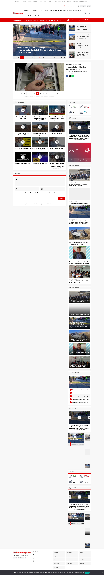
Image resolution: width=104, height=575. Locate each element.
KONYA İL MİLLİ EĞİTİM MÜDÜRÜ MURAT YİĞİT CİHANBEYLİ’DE (83, 45)
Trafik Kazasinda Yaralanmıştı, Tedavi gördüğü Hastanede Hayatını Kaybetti (82, 37)
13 (57, 57)
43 (81, 523)
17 (69, 444)
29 (82, 444)
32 (69, 523)
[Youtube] (85, 6)
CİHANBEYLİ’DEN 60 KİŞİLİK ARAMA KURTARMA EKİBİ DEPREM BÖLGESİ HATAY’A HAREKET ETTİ (57, 166)
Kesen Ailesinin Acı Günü (56, 148)
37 (74, 523)
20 (73, 444)
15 (64, 57)
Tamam (87, 572)
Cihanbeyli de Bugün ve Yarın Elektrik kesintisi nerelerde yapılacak (57, 118)
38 (76, 523)
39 (77, 523)
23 (76, 444)
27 (80, 444)
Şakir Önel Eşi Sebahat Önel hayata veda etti (22, 164)
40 (78, 523)
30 (83, 444)
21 (73, 444)
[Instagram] (83, 6)
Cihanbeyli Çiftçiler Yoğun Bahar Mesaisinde (23, 134)
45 (83, 523)
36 (74, 523)
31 (68, 523)
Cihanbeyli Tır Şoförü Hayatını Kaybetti (23, 149)
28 (81, 444)
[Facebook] (78, 6)
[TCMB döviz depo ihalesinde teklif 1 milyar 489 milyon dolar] (39, 90)
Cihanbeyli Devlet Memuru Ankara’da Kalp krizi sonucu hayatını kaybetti (83, 55)
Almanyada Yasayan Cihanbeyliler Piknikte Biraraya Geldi (40, 118)
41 (78, 523)
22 (75, 444)
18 (70, 444)
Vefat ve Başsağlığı (57, 133)
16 (68, 444)
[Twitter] (81, 6)
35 (72, 523)
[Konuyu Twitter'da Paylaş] (70, 76)
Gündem (17, 47)
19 (71, 444)
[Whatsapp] (88, 6)
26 (79, 444)
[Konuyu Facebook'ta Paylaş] (67, 76)
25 (78, 444)
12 (54, 57)
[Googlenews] (90, 6)
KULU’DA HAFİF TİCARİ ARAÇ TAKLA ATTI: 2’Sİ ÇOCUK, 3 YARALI (40, 20)
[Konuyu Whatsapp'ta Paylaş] (72, 76)
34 (71, 523)
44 (82, 523)
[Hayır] (102, 572)
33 (70, 523)
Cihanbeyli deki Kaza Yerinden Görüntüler (40, 149)
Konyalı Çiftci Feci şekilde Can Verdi (78, 203)
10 (47, 57)
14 (61, 57)
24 (77, 444)
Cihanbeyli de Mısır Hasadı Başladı (40, 134)
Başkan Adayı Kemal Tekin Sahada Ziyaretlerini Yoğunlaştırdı (78, 184)
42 (80, 523)
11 (50, 57)
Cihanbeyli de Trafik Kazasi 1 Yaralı (39, 164)
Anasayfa (68, 71)
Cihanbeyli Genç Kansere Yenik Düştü (23, 117)
